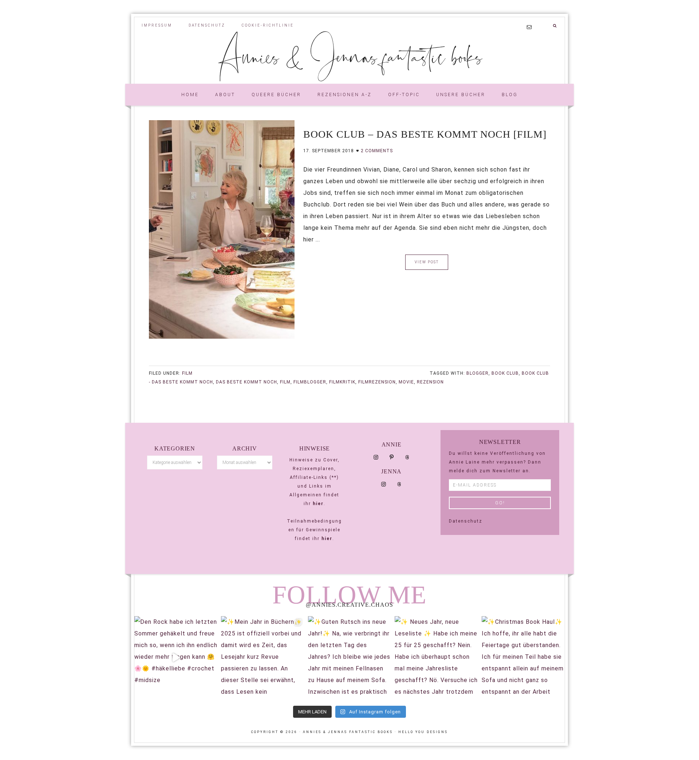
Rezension (430, 382)
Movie (406, 382)
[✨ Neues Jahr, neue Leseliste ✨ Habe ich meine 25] (436, 657)
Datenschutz (465, 521)
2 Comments (377, 150)
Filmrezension (377, 382)
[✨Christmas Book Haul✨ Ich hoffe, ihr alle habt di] (523, 657)
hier (318, 503)
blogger (477, 373)
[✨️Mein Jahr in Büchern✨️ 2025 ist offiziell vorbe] (262, 657)
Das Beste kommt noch (246, 382)
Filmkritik (342, 382)
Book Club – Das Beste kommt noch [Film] (424, 134)
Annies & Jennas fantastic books (349, 55)
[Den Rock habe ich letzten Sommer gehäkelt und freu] (175, 657)
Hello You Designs (423, 732)
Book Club (505, 373)
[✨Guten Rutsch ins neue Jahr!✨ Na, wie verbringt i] (349, 657)
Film (187, 373)
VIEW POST (427, 262)
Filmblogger (309, 382)
